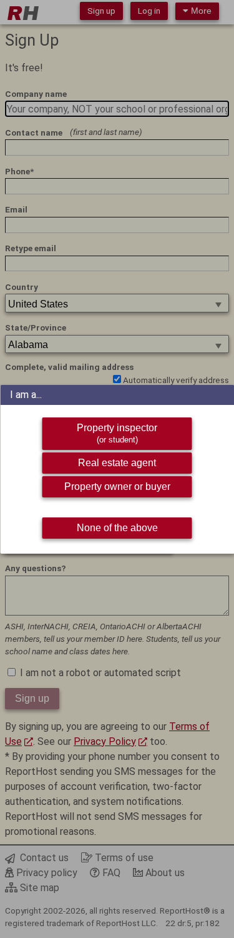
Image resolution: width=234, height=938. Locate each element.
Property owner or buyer (117, 486)
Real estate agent (117, 462)
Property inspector (117, 433)
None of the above (117, 527)
